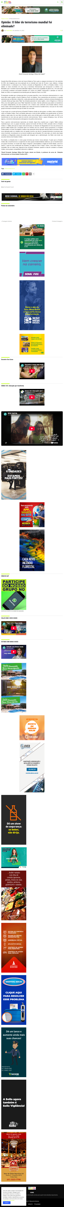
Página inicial (4, 18)
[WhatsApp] (23, 174)
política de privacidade (8, 1200)
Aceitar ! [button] (7, 1202)
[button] (2, 2)
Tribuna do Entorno (34, 1201)
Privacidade (37, 1204)
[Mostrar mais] (33, 174)
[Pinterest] (27, 174)
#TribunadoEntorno (14, 18)
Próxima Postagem (57, 221)
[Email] (30, 174)
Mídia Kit (30, 1204)
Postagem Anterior (7, 221)
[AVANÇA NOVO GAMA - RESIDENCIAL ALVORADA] (32, 237)
